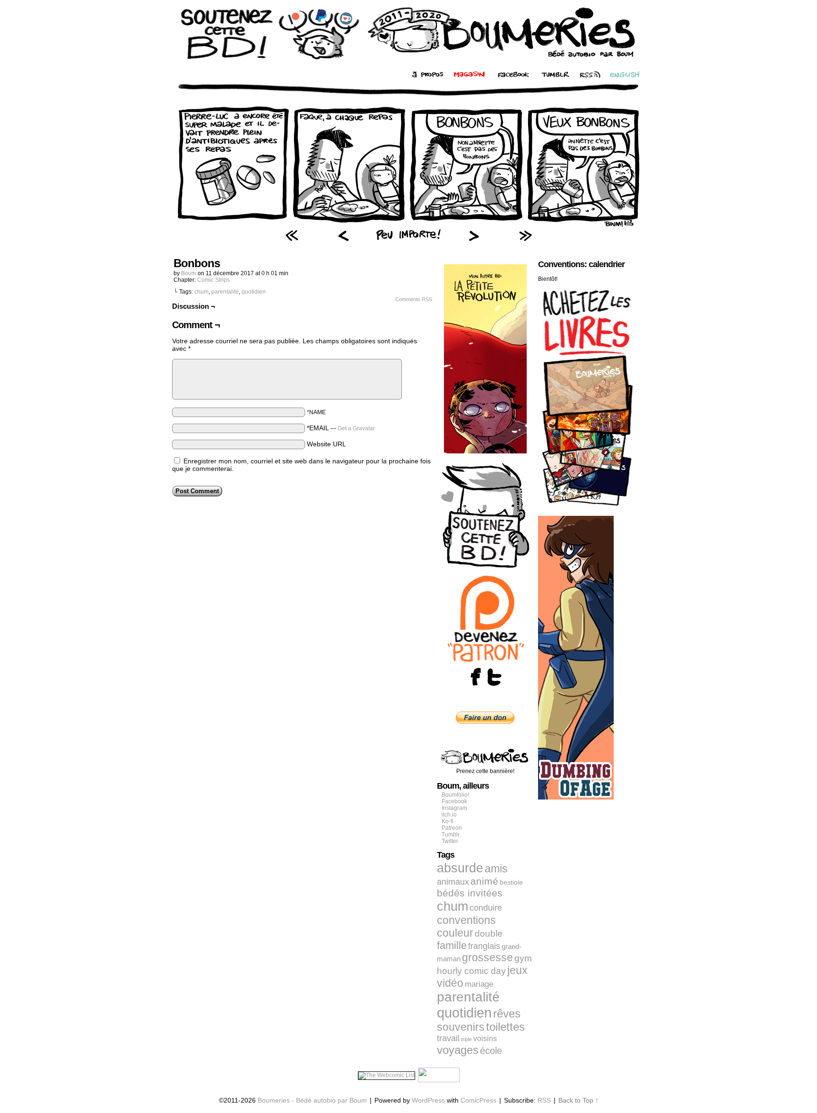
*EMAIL (341, 428)
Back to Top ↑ (578, 1100)
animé (484, 881)
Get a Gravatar (356, 428)
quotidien (254, 291)
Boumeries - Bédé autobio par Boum (312, 1100)
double (489, 934)
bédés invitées (470, 893)
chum (201, 291)
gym (523, 958)
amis (496, 868)
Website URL (326, 444)
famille (452, 945)
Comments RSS (413, 299)
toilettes (505, 1027)
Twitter (450, 841)
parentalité (225, 291)
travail (448, 1038)
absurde (460, 868)
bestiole (511, 882)
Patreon (452, 828)
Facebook (454, 801)
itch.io (449, 814)
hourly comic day (471, 971)
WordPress (428, 1100)
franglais (484, 946)
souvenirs (461, 1027)
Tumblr (451, 834)
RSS (544, 1100)
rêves (507, 1014)
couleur (455, 933)
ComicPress (478, 1100)
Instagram (454, 808)
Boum (188, 273)
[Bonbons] (408, 224)
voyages (457, 1049)
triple (466, 1039)
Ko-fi (447, 821)
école (491, 1050)
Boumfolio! (455, 794)
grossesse (487, 958)
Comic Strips (213, 280)
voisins (485, 1038)
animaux (453, 882)
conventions (466, 920)
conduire (485, 908)
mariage (479, 984)
